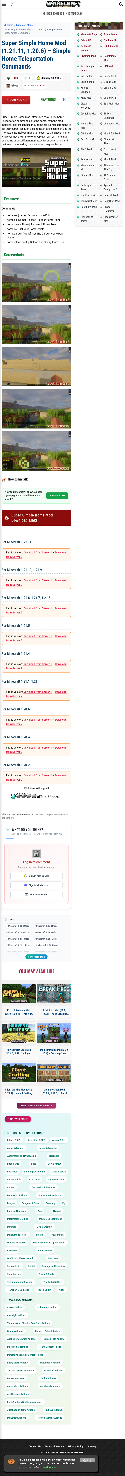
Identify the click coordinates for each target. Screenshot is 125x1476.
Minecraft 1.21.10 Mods (47, 939)
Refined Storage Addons (49, 1417)
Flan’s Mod (86, 149)
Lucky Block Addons (17, 1362)
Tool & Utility (44, 1290)
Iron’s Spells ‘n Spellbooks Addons (24, 1402)
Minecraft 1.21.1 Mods (18, 939)
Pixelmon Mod (88, 56)
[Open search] (120, 4)
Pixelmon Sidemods (17, 1346)
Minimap (11, 1226)
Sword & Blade (46, 1274)
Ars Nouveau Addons (18, 1394)
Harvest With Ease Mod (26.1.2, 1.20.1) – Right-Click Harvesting (19, 1052)
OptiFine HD (110, 40)
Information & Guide (17, 1219)
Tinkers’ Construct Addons (20, 1370)
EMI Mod (108, 66)
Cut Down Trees (56, 1179)
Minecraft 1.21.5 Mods (18, 952)
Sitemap (92, 1446)
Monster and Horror (17, 1234)
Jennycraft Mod (89, 201)
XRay (61, 1290)
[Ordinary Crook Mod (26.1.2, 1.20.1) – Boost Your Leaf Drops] (54, 1073)
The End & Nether (52, 1282)
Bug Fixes (12, 1171)
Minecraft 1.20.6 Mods (18, 932)
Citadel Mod (87, 175)
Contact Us (35, 1446)
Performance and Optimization (49, 1242)
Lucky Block (110, 76)
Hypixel (57, 1211)
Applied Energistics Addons (21, 1339)
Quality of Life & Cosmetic (20, 1258)
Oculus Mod (110, 81)
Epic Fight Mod (111, 103)
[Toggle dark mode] (11, 4)
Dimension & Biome (17, 1195)
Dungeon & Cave (30, 1203)
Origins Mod (87, 133)
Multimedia (58, 1234)
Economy (50, 1203)
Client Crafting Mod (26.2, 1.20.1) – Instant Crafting (18, 1091)
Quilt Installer (111, 46)
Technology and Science (19, 1282)
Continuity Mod (89, 207)
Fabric (43, 85)
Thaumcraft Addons (50, 1362)
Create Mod (110, 87)
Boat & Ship (13, 1163)
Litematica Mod (112, 123)
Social (31, 1266)
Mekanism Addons (16, 1417)
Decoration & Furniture (43, 1187)
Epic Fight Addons (16, 1315)
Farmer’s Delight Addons (47, 1331)
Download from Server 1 (37, 552)
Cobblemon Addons (47, 1307)
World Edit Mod (112, 133)
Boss (33, 1163)
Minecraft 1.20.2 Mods (18, 926)
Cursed (10, 1187)
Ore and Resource (16, 1242)
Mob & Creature (44, 1226)
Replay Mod (87, 159)
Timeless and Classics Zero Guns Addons (28, 1323)
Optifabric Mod (88, 113)
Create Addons (14, 1307)
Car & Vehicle (14, 1179)
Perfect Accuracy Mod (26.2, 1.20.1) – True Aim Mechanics (18, 1012)
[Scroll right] (69, 99)
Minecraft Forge (89, 34)
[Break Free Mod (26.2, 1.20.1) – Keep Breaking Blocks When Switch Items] (54, 993)
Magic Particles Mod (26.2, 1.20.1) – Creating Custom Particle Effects (54, 1052)
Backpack (54, 1156)
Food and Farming (16, 1211)
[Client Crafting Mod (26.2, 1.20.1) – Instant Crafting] (19, 1072)
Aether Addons (48, 1378)
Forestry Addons (15, 1378)
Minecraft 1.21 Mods (46, 932)
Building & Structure (34, 1171)
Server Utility (14, 1266)
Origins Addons (15, 1331)
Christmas (34, 1179)
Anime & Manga (15, 1148)
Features (48, 99)
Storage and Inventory (53, 1266)
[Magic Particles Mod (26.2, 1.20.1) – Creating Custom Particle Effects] (54, 1033)
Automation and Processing (21, 1156)
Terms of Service (54, 1446)
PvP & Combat (44, 1250)
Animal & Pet (59, 1140)
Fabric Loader (111, 34)
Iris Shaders (87, 76)
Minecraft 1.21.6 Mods (46, 952)
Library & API (14, 1140)
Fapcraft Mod (111, 195)
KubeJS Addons (53, 1410)
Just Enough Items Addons (21, 1410)
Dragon (11, 1203)
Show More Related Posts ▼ (36, 1105)
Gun (39, 1211)
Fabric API (86, 40)
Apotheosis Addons (50, 1386)
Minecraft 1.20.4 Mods (46, 926)
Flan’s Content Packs (50, 1346)
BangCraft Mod (112, 201)
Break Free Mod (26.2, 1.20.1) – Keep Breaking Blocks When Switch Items (54, 1012)
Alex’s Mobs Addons (17, 1386)
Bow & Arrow (54, 1163)
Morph (39, 1234)
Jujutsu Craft (111, 97)
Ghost (14, 85)
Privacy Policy (75, 1446)
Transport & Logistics (18, 1290)
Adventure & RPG (36, 1140)
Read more (48, 1467)
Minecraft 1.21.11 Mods (19, 945)
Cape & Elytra (59, 1171)
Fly (63, 1203)
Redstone (53, 1258)
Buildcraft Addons (53, 1370)
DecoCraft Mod (88, 139)
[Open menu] (4, 4)
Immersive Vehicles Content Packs (25, 1355)
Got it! (87, 1460)
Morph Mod (110, 159)
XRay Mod (86, 97)
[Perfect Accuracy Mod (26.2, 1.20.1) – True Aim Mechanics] (19, 993)
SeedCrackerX (88, 195)
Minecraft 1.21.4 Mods (48, 945)
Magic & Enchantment (50, 1219)
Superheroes (14, 1274)
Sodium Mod (87, 81)
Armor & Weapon (48, 1148)
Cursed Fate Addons (54, 1339)
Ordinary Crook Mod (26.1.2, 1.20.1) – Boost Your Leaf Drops (54, 1091)
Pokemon (12, 1250)
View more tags (36, 956)
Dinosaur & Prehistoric (50, 1195)
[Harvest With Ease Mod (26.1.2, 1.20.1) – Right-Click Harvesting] (19, 1033)
